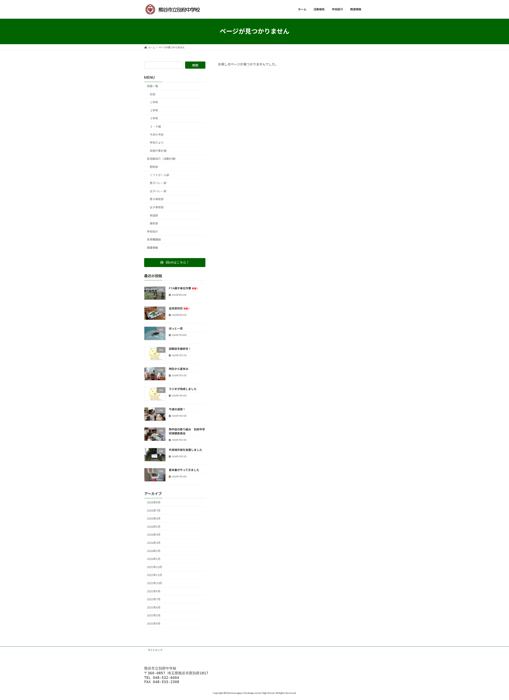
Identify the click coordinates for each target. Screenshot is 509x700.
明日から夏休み (178, 368)
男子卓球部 (157, 199)
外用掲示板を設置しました (185, 449)
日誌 (152, 94)
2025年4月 (153, 623)
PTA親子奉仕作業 (183, 288)
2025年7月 (153, 599)
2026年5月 (153, 526)
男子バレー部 (158, 183)
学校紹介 (152, 231)
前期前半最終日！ (180, 348)
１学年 (154, 102)
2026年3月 (153, 542)
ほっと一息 (176, 328)
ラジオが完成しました (183, 389)
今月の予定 (157, 134)
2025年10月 (154, 583)
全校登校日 (179, 308)
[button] (174, 262)
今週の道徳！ (177, 409)
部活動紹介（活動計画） (162, 158)
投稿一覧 (152, 86)
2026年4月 (153, 534)
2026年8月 (153, 502)
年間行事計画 (158, 150)
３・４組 (155, 126)
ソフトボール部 (159, 174)
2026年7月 (153, 510)
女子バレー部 (158, 191)
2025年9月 (153, 591)
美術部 (154, 223)
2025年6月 (153, 607)
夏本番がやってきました (184, 469)
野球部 (154, 167)
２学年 (154, 110)
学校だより (157, 142)
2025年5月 (153, 615)
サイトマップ (155, 650)
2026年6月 (153, 518)
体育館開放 (154, 239)
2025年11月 (154, 575)
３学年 (154, 118)
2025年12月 (154, 566)
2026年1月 (153, 559)
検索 (195, 65)
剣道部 (154, 215)
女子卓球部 (157, 207)
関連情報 (152, 247)
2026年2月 (153, 550)
